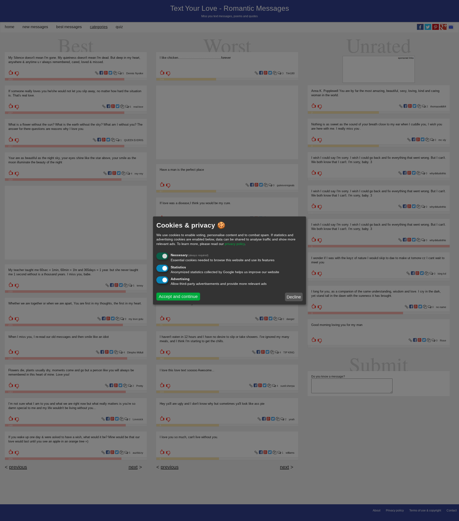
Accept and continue (178, 296)
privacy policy (235, 243)
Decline (294, 296)
